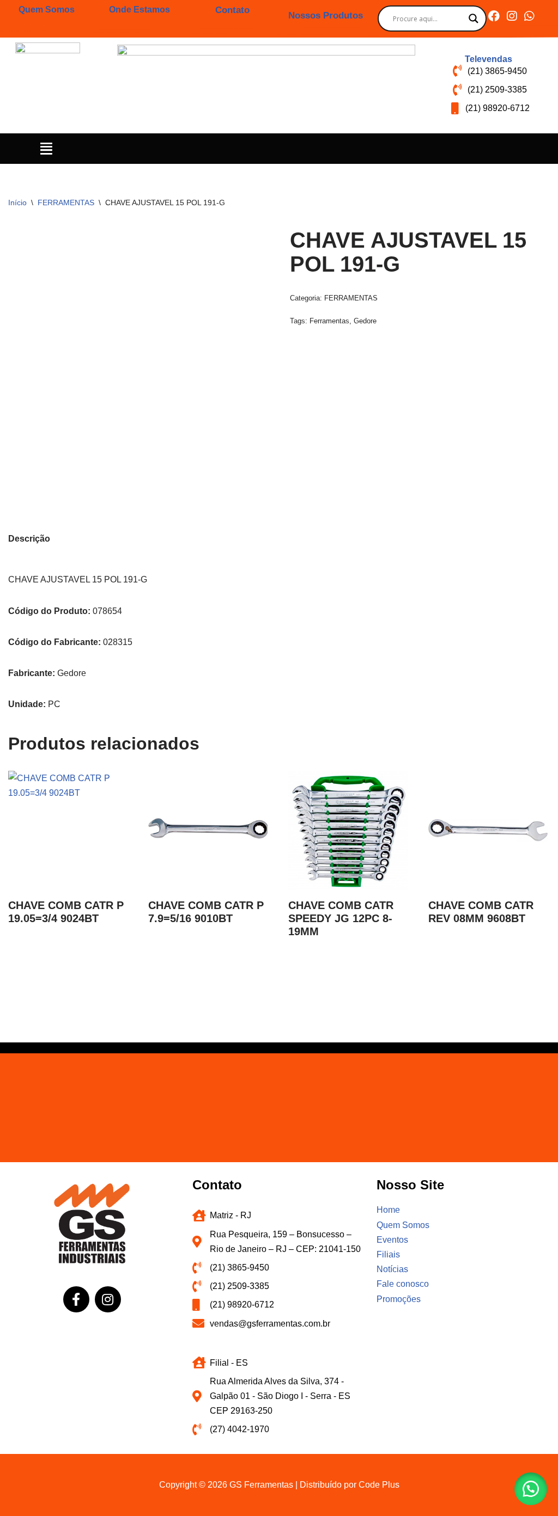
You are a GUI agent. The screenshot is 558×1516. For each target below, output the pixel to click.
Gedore (365, 321)
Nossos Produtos (325, 15)
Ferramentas (329, 321)
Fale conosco (403, 1283)
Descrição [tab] (29, 538)
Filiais (388, 1254)
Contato (232, 10)
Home (388, 1209)
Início (17, 202)
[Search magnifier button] (473, 18)
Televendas (488, 59)
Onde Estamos (139, 9)
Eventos (392, 1239)
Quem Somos (47, 9)
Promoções (399, 1299)
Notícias (392, 1269)
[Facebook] (494, 16)
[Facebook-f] (76, 1299)
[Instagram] (511, 16)
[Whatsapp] (529, 16)
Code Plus (379, 1484)
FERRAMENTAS (66, 202)
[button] (46, 149)
